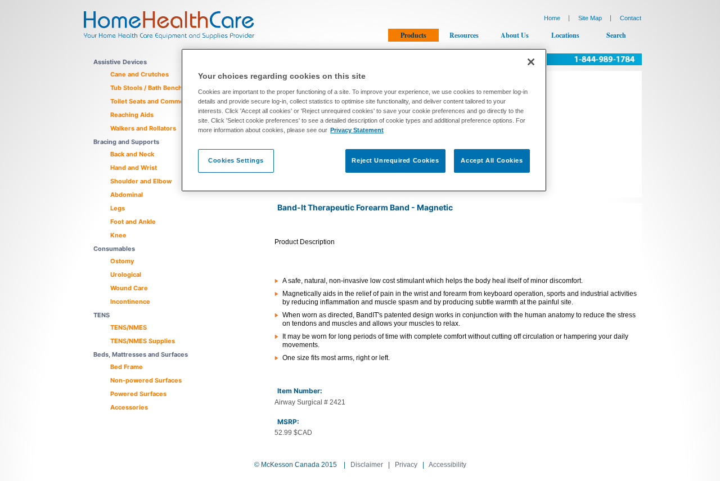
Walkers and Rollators (143, 128)
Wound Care (129, 288)
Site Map (590, 18)
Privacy (406, 465)
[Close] (531, 62)
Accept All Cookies (492, 160)
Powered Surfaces (138, 394)
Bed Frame (126, 367)
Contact (630, 18)
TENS (101, 315)
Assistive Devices (120, 62)
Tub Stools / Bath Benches (150, 88)
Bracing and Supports (126, 142)
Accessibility (447, 465)
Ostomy (122, 261)
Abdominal (126, 195)
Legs (117, 208)
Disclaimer (366, 465)
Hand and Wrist (133, 168)
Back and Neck (132, 154)
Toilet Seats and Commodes (152, 101)
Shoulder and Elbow (141, 181)
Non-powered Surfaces (146, 380)
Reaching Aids (132, 115)
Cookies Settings (236, 160)
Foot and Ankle (133, 222)
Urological (125, 274)
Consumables (114, 249)
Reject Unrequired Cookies (395, 160)
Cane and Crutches (139, 74)
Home (552, 18)
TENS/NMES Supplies (142, 341)
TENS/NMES (128, 327)
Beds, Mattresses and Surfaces (140, 354)
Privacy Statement (357, 130)
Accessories (129, 407)
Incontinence (130, 301)
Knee (118, 235)
